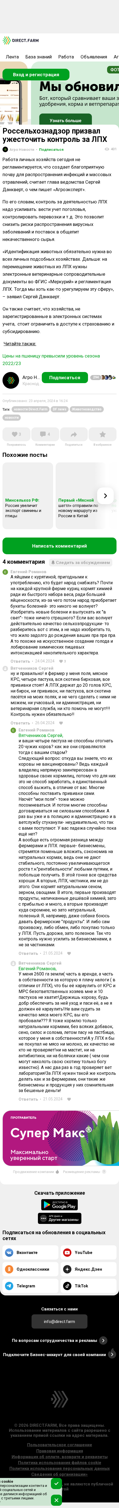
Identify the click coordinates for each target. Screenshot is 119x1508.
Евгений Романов (28, 571)
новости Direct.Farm (30, 409)
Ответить (20, 661)
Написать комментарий (59, 546)
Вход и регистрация (36, 74)
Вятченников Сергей (32, 668)
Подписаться (50, 149)
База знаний (38, 57)
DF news (59, 409)
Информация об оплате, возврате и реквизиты (60, 1456)
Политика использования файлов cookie (59, 1462)
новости (12, 418)
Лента (12, 57)
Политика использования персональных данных (59, 1468)
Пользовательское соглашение (59, 1444)
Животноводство (87, 409)
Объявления (94, 57)
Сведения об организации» (59, 1474)
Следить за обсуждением (83, 562)
